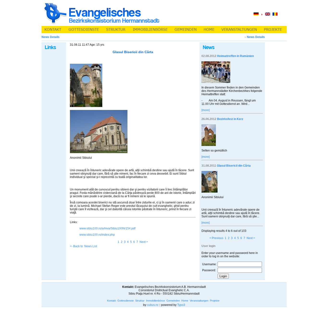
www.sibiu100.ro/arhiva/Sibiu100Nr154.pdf (107, 228)
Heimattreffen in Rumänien (235, 56)
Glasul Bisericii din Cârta (234, 165)
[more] (205, 110)
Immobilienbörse (155, 300)
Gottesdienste (125, 300)
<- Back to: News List (83, 246)
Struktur (140, 300)
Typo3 (181, 305)
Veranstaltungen (199, 300)
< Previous (216, 238)
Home (184, 300)
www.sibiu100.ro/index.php (97, 234)
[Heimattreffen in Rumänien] (215, 82)
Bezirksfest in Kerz (230, 119)
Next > (144, 242)
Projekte (214, 300)
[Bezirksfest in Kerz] (208, 145)
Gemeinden (173, 300)
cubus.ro (152, 305)
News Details (256, 37)
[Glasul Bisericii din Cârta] (209, 191)
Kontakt (111, 300)
